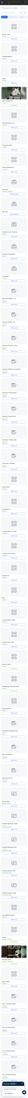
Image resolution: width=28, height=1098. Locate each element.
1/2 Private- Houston (8, 463)
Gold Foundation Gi (8, 167)
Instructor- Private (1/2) (9, 440)
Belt (3, 598)
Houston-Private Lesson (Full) (11, 369)
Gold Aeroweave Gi (8, 123)
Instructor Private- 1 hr (9, 298)
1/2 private (5, 276)
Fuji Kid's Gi (5, 575)
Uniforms (22, 17)
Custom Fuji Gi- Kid (8, 642)
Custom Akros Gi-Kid (8, 553)
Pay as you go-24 (7, 754)
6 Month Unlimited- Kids (9, 847)
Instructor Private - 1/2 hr (9, 345)
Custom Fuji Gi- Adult (8, 620)
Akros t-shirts (6, 664)
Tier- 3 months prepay (9, 1004)
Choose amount (14, 194)
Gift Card (5, 189)
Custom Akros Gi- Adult (9, 531)
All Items (4, 17)
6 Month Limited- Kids (8, 871)
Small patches (6, 708)
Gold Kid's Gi (6, 509)
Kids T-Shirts (6, 981)
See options (14, 105)
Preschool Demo (7, 145)
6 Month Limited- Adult (9, 893)
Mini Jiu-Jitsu (5, 801)
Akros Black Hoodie (8, 915)
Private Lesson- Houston (9, 232)
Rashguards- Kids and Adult (10, 686)
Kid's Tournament (7, 101)
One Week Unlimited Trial (10, 731)
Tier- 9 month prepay (8, 1051)
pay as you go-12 (7, 778)
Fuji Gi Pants (6, 487)
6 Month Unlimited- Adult (10, 823)
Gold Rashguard (7, 56)
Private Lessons (13, 17)
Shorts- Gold (6, 34)
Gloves (4, 937)
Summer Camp (6, 959)
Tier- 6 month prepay (8, 1027)
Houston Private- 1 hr (8, 322)
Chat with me (10, 1093)
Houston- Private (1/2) (9, 416)
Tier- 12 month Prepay (9, 1074)
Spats (4, 78)
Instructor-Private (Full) (9, 393)
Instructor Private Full (8, 254)
